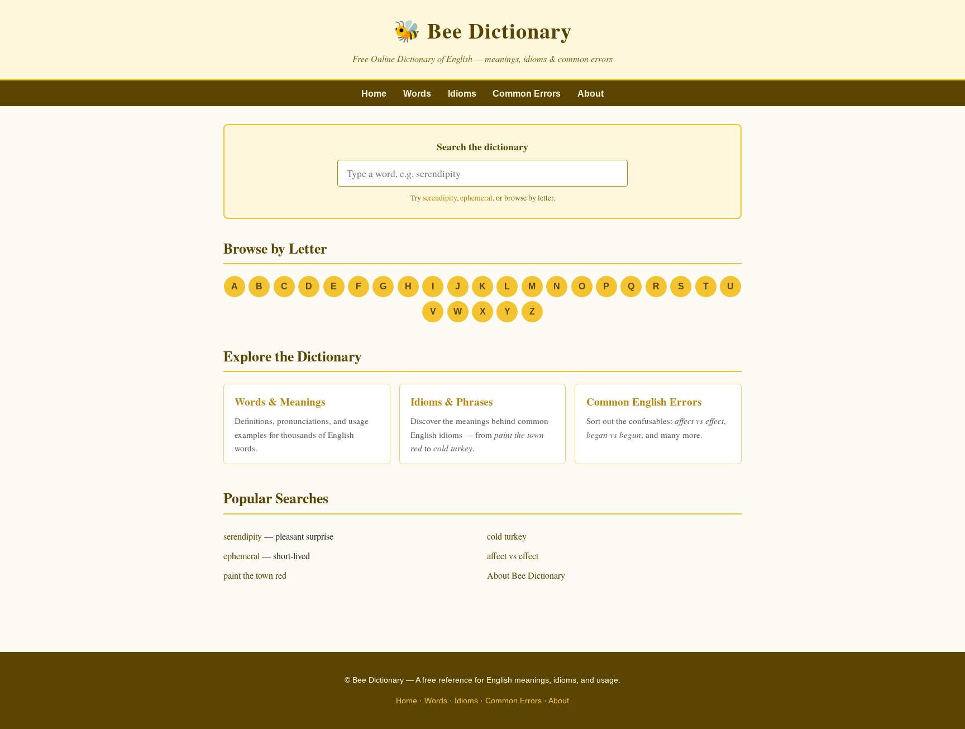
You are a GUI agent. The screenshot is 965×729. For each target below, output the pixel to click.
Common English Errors (643, 401)
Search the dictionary (482, 146)
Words (417, 93)
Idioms (462, 93)
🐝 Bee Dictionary (483, 30)
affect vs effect (512, 555)
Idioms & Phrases (451, 401)
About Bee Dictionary (526, 575)
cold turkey (507, 536)
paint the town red (254, 575)
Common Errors (527, 93)
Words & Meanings (280, 401)
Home (373, 93)
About (590, 93)
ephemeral (476, 198)
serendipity (440, 198)
